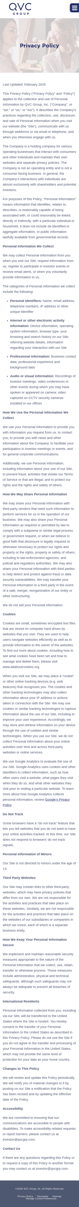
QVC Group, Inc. (32, 1188)
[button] (74, 7)
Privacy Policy (25, 1196)
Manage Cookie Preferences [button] (41, 1199)
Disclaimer (42, 1196)
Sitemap (56, 1196)
